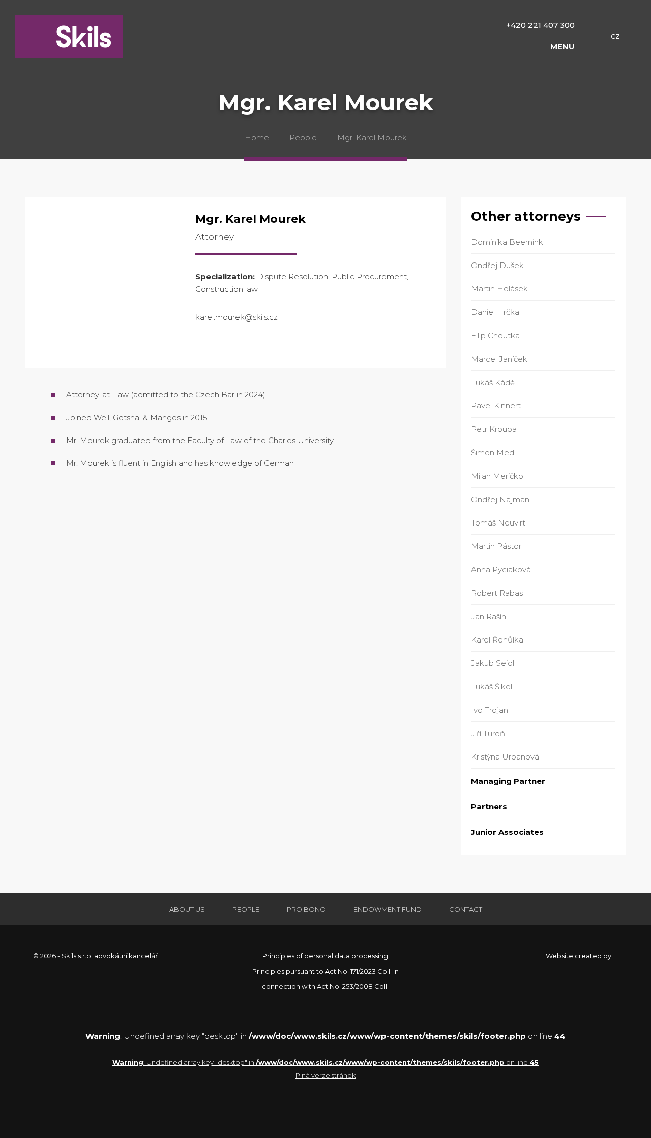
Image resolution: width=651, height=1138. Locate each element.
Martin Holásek (499, 289)
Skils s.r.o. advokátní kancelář (69, 36)
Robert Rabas (497, 593)
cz (615, 36)
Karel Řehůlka (497, 640)
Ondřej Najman (500, 499)
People (303, 137)
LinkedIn (203, 344)
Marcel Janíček (499, 359)
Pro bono (306, 909)
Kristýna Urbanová (505, 757)
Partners (489, 806)
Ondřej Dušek (497, 265)
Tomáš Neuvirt (498, 523)
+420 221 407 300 (540, 25)
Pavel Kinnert (496, 406)
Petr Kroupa (494, 429)
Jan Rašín (488, 616)
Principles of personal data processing (325, 956)
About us (187, 909)
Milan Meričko (497, 476)
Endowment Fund (387, 909)
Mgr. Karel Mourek (372, 137)
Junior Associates (507, 832)
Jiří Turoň (488, 733)
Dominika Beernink (507, 242)
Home (257, 137)
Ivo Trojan (489, 710)
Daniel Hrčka (495, 312)
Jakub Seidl (492, 663)
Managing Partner (508, 781)
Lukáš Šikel (491, 686)
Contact (465, 909)
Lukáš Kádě (493, 382)
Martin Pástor (496, 546)
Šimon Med (492, 452)
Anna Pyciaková (501, 569)
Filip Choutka (495, 335)
